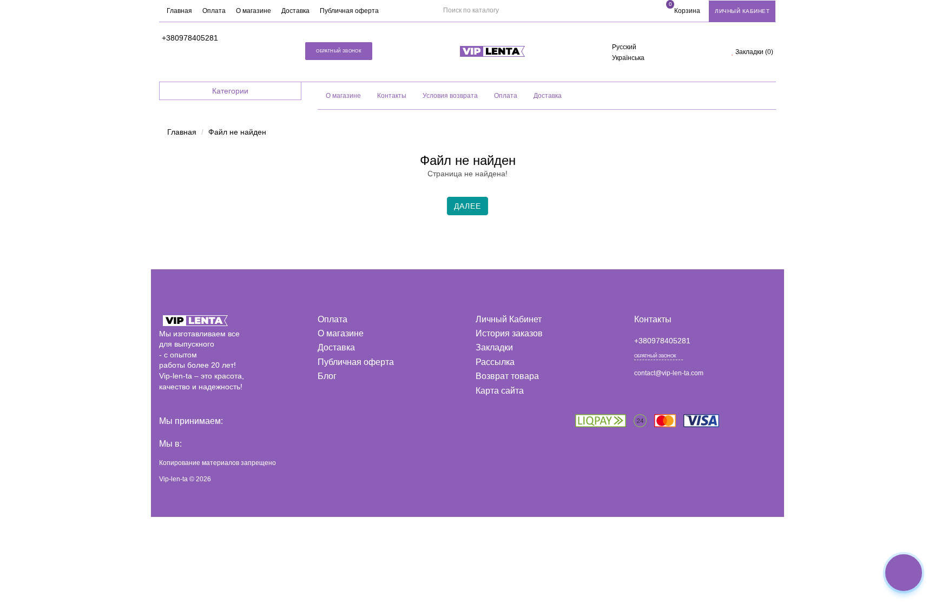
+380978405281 (190, 38)
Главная (179, 11)
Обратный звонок (338, 51)
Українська (628, 58)
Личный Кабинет (509, 319)
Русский (624, 47)
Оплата (214, 11)
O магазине (343, 95)
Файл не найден (237, 132)
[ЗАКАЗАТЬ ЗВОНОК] (903, 572)
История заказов (509, 333)
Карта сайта (500, 390)
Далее (467, 206)
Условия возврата (450, 95)
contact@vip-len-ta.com (668, 373)
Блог (327, 376)
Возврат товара (507, 376)
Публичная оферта (349, 11)
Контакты (391, 95)
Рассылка (495, 362)
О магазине (253, 11)
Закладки (494, 347)
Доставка (295, 11)
